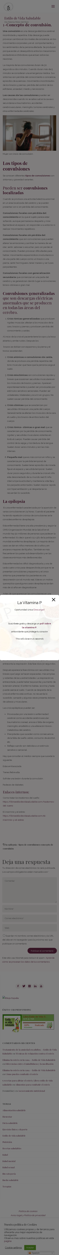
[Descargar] (39, 609)
